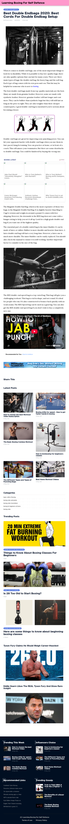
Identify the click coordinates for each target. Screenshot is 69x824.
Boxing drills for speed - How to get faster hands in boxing (22, 758)
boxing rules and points (10, 500)
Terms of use (27, 820)
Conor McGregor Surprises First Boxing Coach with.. (13, 197)
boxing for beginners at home (12, 506)
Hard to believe (28, 354)
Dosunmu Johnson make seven (13, 788)
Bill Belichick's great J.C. (11, 806)
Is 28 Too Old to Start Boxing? (22, 593)
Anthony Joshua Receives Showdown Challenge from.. (33, 197)
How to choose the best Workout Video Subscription (22, 748)
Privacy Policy (41, 820)
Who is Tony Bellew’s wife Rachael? (33, 175)
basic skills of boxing (10, 497)
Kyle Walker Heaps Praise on (12, 800)
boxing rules (7, 509)
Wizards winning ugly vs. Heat (12, 794)
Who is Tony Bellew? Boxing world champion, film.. (55, 176)
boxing (35, 86)
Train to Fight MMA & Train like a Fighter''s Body (53, 786)
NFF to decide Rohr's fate (11, 797)
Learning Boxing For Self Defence (23, 3)
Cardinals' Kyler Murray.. (11, 785)
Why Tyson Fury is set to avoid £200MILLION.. (55, 196)
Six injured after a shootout (11, 791)
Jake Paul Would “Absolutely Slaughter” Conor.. (13, 176)
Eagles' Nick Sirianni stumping (12, 803)
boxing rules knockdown (11, 503)
